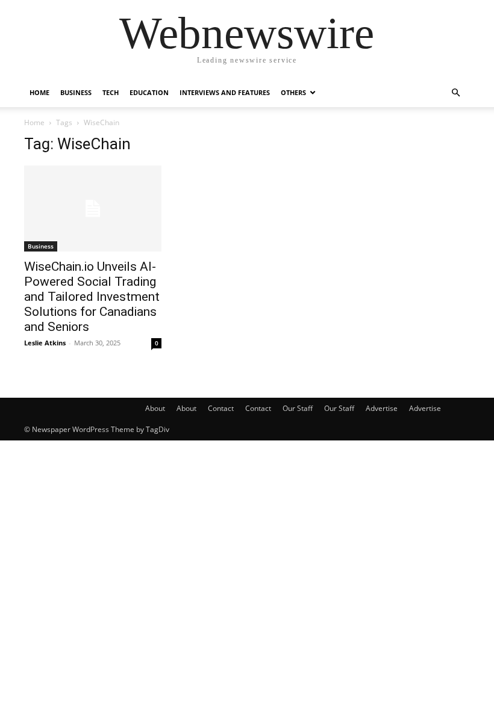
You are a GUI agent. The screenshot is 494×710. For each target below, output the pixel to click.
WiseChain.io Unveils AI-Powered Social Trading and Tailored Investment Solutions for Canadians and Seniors (92, 296)
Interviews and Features (225, 92)
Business (76, 92)
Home (39, 92)
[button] (455, 93)
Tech (110, 92)
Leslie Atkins (45, 342)
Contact (221, 408)
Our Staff (298, 408)
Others (293, 92)
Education (149, 92)
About (155, 408)
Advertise (382, 408)
